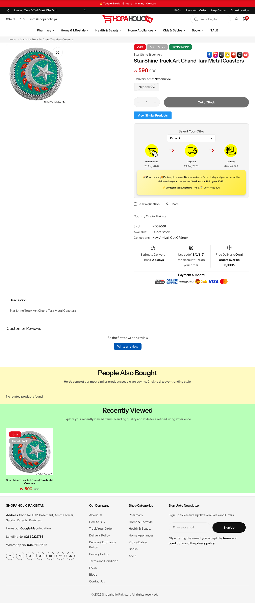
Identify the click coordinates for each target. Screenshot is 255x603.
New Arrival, (161, 238)
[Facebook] (10, 556)
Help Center (218, 10)
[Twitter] (30, 556)
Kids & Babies (138, 542)
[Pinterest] (60, 556)
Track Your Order (196, 10)
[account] (237, 19)
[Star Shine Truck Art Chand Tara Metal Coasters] (29, 451)
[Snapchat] (71, 556)
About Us (95, 515)
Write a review (127, 346)
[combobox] (210, 19)
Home (12, 39)
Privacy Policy (99, 554)
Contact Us (97, 581)
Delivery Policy (99, 535)
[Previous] (8, 10)
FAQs (177, 10)
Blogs (93, 574)
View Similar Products (153, 115)
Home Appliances (141, 535)
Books (133, 549)
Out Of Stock (179, 238)
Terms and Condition (103, 561)
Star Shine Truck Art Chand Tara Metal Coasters (29, 481)
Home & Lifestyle (141, 522)
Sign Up (229, 527)
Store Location (240, 10)
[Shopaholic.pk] (127, 19)
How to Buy (97, 522)
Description (18, 300)
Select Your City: (191, 131)
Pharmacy (136, 515)
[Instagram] (20, 556)
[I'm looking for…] (196, 19)
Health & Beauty (140, 528)
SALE (133, 556)
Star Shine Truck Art (148, 54)
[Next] (85, 10)
